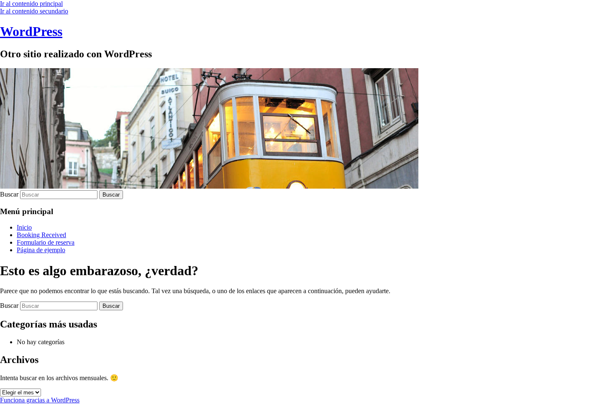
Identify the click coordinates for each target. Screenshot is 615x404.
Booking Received (41, 234)
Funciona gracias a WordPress (39, 400)
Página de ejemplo (41, 249)
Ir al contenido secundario (34, 11)
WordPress (31, 31)
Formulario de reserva (45, 242)
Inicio (24, 227)
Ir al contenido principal (31, 3)
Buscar (9, 194)
